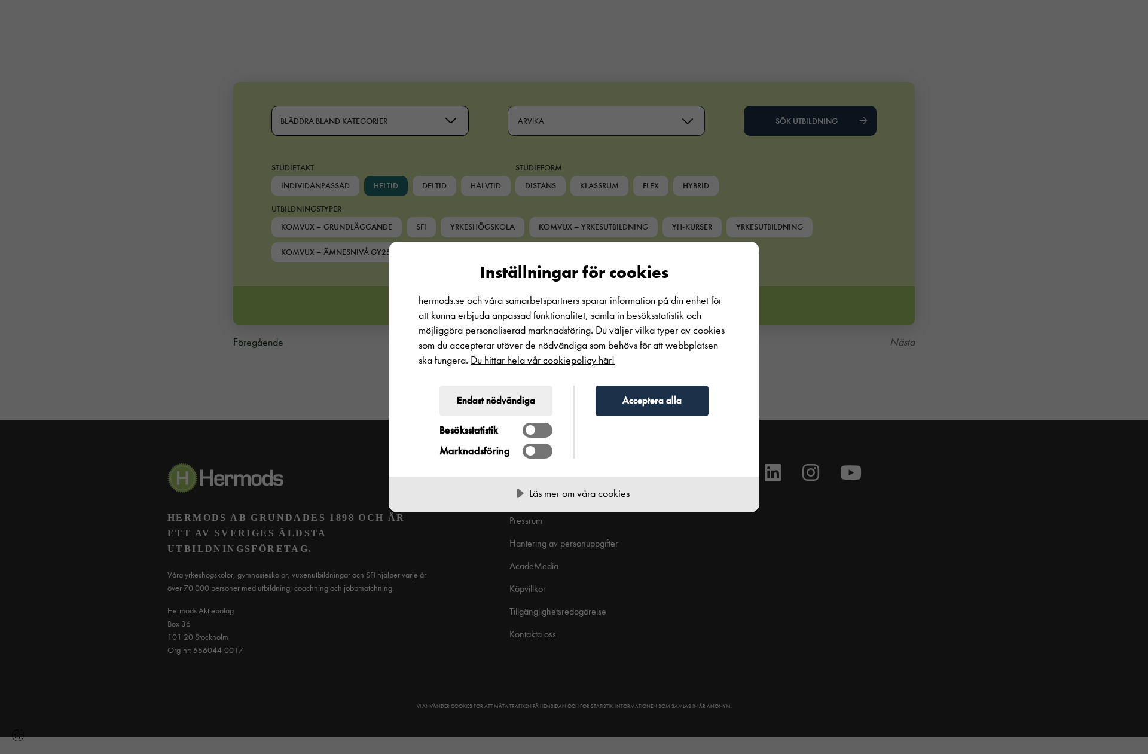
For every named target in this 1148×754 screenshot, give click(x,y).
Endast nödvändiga (496, 400)
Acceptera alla (652, 400)
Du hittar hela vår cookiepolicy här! (543, 360)
